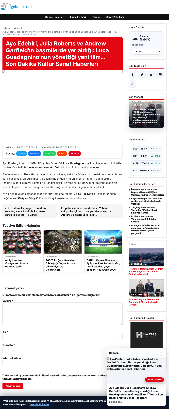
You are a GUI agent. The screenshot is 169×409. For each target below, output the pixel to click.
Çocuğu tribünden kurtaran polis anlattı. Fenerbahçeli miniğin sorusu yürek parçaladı (145, 229)
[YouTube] (160, 74)
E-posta (8, 345)
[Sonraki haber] (159, 106)
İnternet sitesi (11, 358)
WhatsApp (49, 153)
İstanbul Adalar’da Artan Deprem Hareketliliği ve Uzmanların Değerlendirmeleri (147, 192)
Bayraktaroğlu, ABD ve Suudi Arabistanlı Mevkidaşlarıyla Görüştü (146, 201)
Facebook (34, 153)
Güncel (18, 28)
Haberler (6, 28)
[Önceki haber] (152, 106)
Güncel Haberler (54, 17)
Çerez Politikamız (39, 404)
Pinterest (74, 153)
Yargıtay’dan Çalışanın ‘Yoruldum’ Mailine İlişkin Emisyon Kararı (144, 210)
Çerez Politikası (115, 17)
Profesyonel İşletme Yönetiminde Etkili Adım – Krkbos (144, 219)
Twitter (21, 153)
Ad (5, 332)
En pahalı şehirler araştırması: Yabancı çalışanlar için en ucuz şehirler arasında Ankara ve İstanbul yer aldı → (86, 211)
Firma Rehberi (78, 17)
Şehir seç (138, 45)
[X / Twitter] (142, 74)
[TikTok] (132, 84)
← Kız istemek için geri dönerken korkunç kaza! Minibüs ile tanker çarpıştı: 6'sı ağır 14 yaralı (25, 211)
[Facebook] (132, 74)
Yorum (7, 300)
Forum (96, 17)
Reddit (62, 153)
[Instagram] (151, 74)
